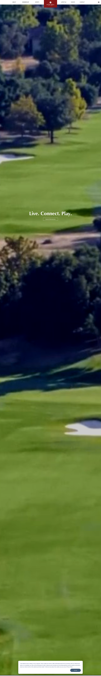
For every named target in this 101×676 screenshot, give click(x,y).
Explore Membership (50, 219)
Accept (75, 670)
